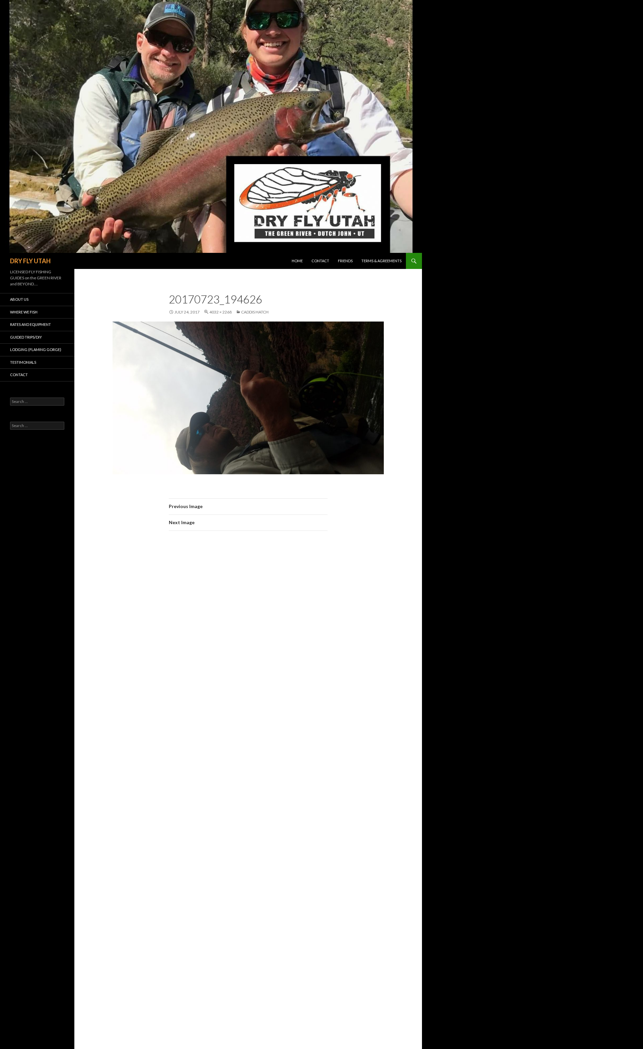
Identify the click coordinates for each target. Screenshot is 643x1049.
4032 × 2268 (220, 311)
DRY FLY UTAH (30, 261)
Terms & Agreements (381, 261)
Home (297, 261)
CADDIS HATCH (255, 311)
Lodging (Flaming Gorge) (35, 349)
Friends (345, 261)
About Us (19, 299)
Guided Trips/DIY (26, 337)
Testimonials (23, 362)
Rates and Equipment (30, 324)
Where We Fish (24, 312)
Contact (320, 261)
